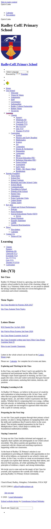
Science (19, 142)
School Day (15, 178)
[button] (11, 19)
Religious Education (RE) (26, 160)
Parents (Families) (13, 173)
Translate (24, 74)
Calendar (9, 13)
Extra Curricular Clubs (20, 198)
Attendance (15, 196)
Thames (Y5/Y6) (22, 131)
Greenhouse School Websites (32, 501)
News (8, 227)
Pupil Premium (17, 212)
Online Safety (16, 203)
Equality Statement (18, 220)
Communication (17, 187)
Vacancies (15, 111)
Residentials (20, 171)
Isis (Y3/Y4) (21, 126)
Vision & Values (17, 95)
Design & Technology (24, 149)
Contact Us (10, 234)
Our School (10, 91)
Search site (5, 508)
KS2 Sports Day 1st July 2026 (13, 327)
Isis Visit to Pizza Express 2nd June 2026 (17, 331)
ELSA (18, 216)
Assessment (20, 164)
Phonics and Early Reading (26, 138)
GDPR (13, 223)
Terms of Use (16, 236)
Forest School (21, 162)
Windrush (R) (21, 120)
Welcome (14, 93)
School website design (9, 501)
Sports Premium (17, 218)
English (19, 135)
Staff (13, 99)
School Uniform (17, 180)
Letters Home (16, 200)
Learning (9, 113)
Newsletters (10, 15)
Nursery (19, 117)
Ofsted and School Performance (23, 207)
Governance (15, 102)
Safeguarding (16, 104)
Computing (20, 147)
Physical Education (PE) (25, 158)
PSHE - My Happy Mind (26, 169)
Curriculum (15, 133)
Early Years (20, 167)
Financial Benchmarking (20, 225)
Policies (14, 209)
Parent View (16, 194)
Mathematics (21, 140)
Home (8, 88)
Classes (14, 115)
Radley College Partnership (21, 106)
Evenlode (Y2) (21, 124)
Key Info (9, 205)
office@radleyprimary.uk (23, 486)
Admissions (15, 97)
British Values (16, 108)
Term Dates (15, 176)
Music (18, 156)
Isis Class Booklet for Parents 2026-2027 (17, 305)
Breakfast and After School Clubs (24, 182)
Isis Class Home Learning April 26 (14, 336)
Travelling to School (19, 189)
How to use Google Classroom (13, 346)
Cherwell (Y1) (21, 122)
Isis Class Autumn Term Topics (13, 309)
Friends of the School (19, 191)
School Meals (16, 185)
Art (17, 144)
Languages (20, 153)
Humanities (20, 151)
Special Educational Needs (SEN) (24, 214)
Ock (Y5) (19, 129)
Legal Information (16, 497)
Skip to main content (9, 2)
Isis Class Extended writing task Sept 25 (16, 340)
